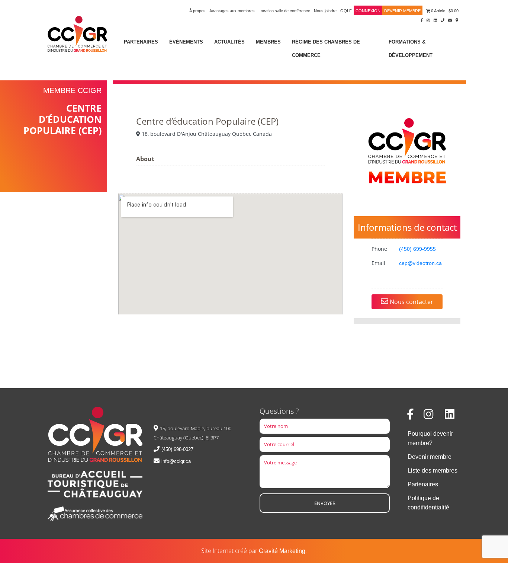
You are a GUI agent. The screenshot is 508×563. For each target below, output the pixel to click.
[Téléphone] (442, 19)
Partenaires (141, 42)
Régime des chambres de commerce (326, 48)
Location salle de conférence (284, 11)
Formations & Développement (411, 48)
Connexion (368, 11)
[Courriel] (450, 19)
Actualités (229, 42)
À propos (197, 11)
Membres (268, 42)
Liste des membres (432, 470)
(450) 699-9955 (417, 249)
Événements (186, 42)
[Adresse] (457, 19)
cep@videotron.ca (420, 263)
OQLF (346, 11)
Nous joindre (325, 11)
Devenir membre (402, 11)
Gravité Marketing (282, 551)
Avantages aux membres (232, 11)
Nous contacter (410, 302)
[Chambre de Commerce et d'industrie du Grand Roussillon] (77, 33)
